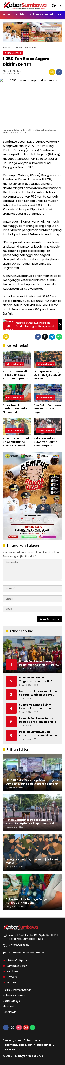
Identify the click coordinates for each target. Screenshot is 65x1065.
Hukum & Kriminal (13, 52)
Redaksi (32, 1040)
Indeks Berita (11, 1049)
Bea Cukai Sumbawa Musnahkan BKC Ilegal (47, 408)
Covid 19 (12, 977)
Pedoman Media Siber (17, 1045)
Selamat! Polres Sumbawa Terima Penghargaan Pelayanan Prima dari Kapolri (45, 442)
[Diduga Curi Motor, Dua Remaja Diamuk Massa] (48, 359)
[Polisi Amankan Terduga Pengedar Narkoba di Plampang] (17, 393)
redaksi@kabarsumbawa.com (27, 952)
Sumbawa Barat (17, 966)
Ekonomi (8, 1006)
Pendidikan (9, 1012)
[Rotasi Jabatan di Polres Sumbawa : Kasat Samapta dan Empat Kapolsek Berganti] (17, 359)
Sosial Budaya (11, 1001)
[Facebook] (38, 337)
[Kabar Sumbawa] (25, 5)
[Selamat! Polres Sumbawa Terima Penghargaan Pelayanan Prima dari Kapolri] (48, 426)
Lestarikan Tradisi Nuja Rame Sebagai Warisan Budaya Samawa (38, 693)
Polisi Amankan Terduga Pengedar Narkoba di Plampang (15, 408)
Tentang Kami (12, 1040)
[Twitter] (45, 337)
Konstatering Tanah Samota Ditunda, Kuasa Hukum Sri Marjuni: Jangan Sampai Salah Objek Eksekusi (16, 442)
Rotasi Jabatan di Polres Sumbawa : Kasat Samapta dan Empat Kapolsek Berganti (16, 375)
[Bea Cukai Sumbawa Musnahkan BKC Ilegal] (48, 393)
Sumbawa (13, 971)
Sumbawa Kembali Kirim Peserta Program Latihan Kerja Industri (36, 706)
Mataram (12, 982)
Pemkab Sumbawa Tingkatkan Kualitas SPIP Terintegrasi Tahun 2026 (35, 679)
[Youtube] (26, 1027)
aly (4, 71)
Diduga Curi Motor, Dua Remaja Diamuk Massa (47, 375)
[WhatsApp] (59, 337)
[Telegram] (52, 337)
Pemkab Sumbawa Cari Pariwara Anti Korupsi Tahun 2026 (38, 733)
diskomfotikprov (17, 960)
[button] (54, 5)
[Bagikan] (59, 72)
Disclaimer (44, 1045)
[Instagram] (19, 1027)
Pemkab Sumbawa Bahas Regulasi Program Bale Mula (37, 720)
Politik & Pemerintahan (17, 990)
